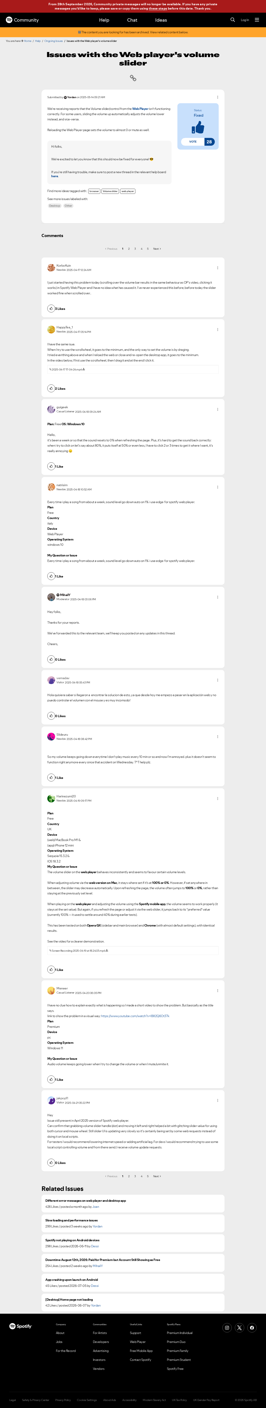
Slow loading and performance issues (71, 1220)
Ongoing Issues (53, 41)
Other (68, 206)
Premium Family (177, 1351)
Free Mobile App (141, 1351)
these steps (158, 8)
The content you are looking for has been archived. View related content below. (134, 32)
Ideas (161, 20)
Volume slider (110, 191)
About (60, 1333)
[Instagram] (227, 1327)
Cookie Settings (87, 1400)
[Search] (232, 19)
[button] (192, 142)
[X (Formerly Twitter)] (239, 1327)
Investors (99, 1360)
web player (128, 191)
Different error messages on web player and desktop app (85, 1201)
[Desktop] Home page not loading (69, 1300)
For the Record (66, 1351)
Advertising (101, 1351)
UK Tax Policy (179, 1400)
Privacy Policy (63, 1400)
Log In (245, 20)
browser (94, 191)
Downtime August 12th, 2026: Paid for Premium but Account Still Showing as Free (102, 1260)
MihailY (98, 1266)
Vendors (99, 1369)
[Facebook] (252, 1327)
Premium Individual (180, 1333)
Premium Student (179, 1360)
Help (104, 20)
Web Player (138, 1342)
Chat (132, 20)
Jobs (59, 1342)
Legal (12, 1400)
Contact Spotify (140, 1360)
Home (27, 41)
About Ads (109, 1400)
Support (135, 1333)
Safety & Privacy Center (35, 1400)
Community (26, 20)
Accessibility (129, 1400)
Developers (101, 1342)
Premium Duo (176, 1342)
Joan (95, 1206)
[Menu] (257, 20)
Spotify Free (175, 1369)
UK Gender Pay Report (206, 1400)
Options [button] (218, 97)
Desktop (54, 206)
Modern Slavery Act (154, 1400)
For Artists (100, 1333)
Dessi (95, 1246)
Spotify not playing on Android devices (72, 1240)
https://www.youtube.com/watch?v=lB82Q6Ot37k (135, 1016)
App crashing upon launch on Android (71, 1280)
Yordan (97, 1226)
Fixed (198, 115)
